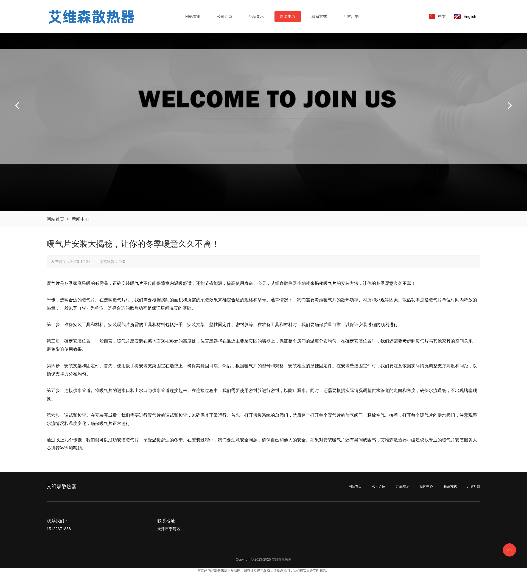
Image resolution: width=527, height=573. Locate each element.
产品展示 (402, 486)
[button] (510, 105)
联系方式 (450, 486)
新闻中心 (80, 219)
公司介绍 (378, 486)
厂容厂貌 (473, 486)
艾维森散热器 (284, 283)
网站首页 (55, 219)
